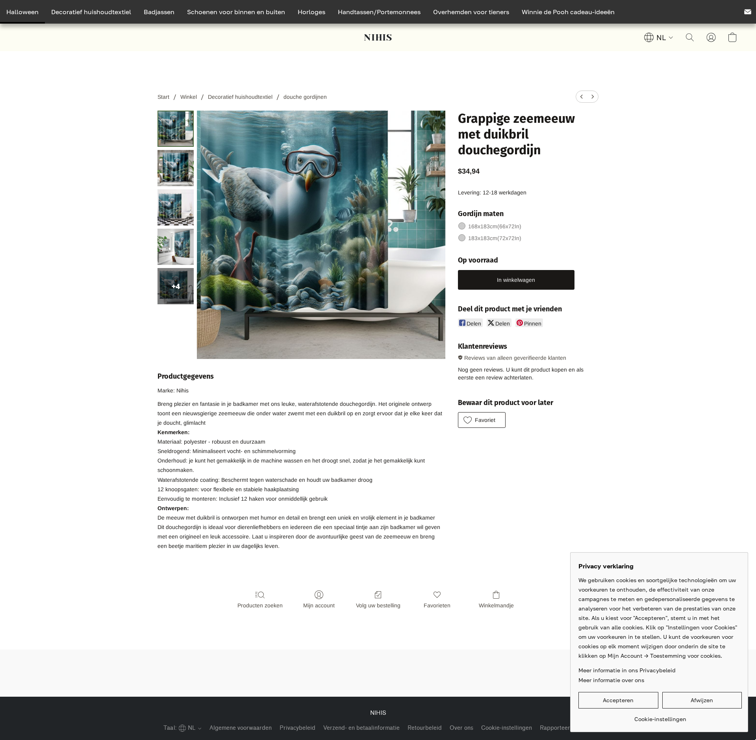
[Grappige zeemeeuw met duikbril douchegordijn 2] (176, 207)
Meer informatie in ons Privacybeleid (627, 670)
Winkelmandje (496, 605)
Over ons (461, 728)
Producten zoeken (260, 605)
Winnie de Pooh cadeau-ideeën (568, 12)
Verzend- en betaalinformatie (361, 728)
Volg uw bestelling (378, 605)
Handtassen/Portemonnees (379, 12)
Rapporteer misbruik (567, 728)
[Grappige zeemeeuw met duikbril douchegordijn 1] (176, 168)
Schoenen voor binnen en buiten (236, 12)
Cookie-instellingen (506, 728)
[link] (660, 716)
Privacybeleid (297, 728)
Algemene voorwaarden (240, 728)
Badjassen (159, 12)
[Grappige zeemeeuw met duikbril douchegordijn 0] (176, 129)
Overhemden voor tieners (471, 12)
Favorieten (437, 605)
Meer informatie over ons (611, 680)
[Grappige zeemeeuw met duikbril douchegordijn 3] (176, 247)
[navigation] (658, 37)
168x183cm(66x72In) (494, 226)
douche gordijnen (305, 97)
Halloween (22, 12)
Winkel (188, 97)
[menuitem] (581, 96)
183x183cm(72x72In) (494, 238)
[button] (378, 37)
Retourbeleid (425, 728)
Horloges (311, 12)
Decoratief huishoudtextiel (91, 12)
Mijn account (319, 605)
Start (163, 97)
